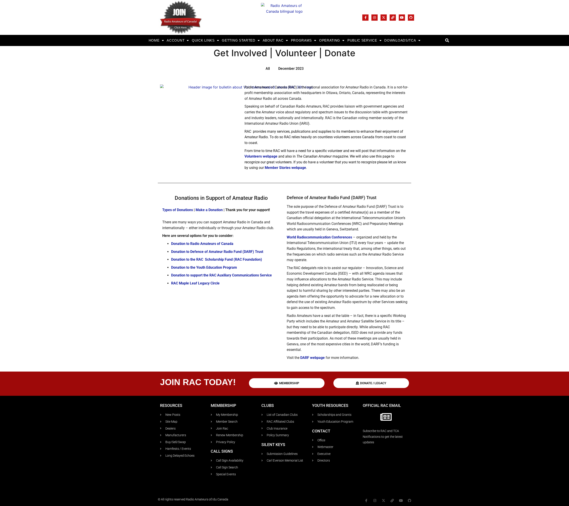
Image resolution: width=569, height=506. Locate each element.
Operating (329, 40)
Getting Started (238, 40)
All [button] (268, 68)
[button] (447, 40)
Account (175, 40)
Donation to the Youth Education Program (204, 267)
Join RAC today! (198, 382)
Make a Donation (210, 210)
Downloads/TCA (400, 40)
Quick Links (203, 40)
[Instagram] (374, 17)
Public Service (362, 40)
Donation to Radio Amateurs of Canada (202, 244)
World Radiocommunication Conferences (319, 237)
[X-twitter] (384, 17)
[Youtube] (402, 17)
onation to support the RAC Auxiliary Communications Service (222, 275)
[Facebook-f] (365, 17)
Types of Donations (177, 210)
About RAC (273, 40)
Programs (301, 40)
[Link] (393, 17)
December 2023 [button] (291, 68)
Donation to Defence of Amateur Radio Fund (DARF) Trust (217, 252)
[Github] (411, 17)
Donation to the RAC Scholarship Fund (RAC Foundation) (216, 259)
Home (154, 40)
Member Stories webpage (285, 168)
